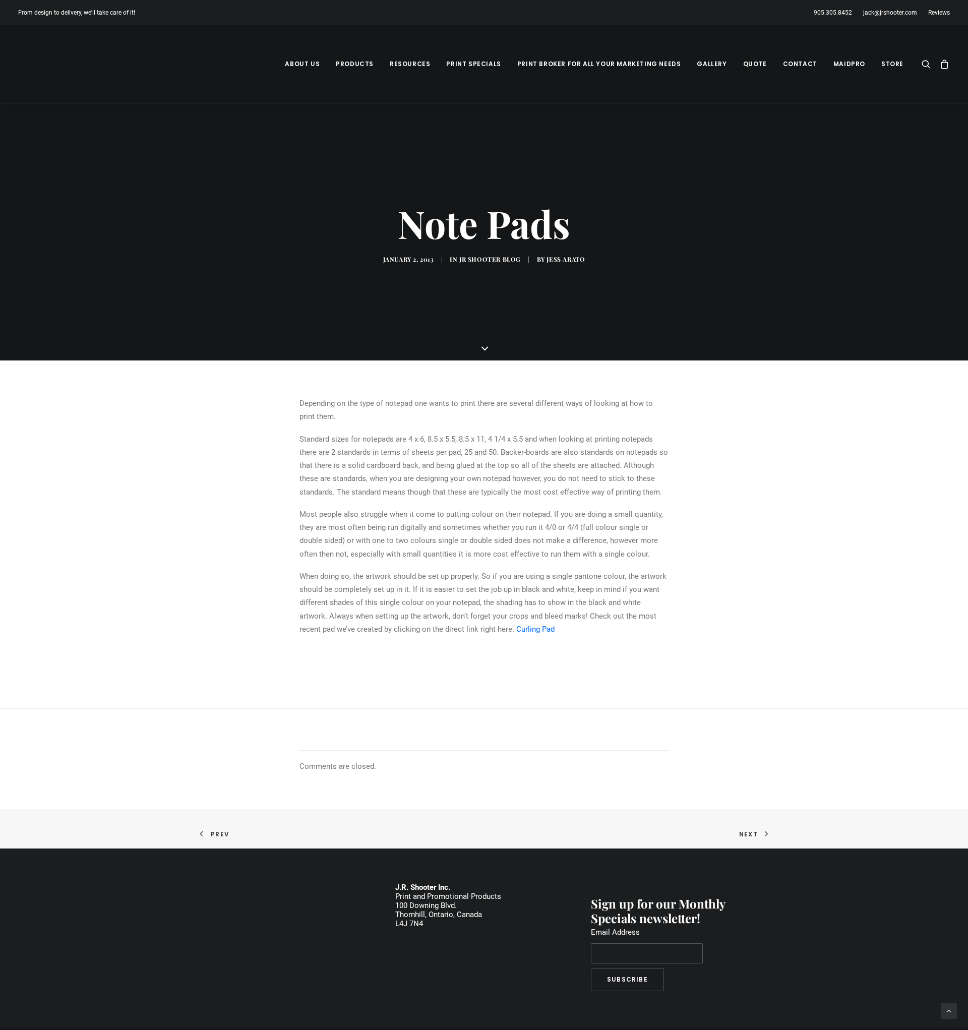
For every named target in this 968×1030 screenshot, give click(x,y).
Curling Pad (535, 629)
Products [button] (355, 63)
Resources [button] (410, 63)
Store (892, 63)
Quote (755, 63)
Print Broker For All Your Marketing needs (599, 63)
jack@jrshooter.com (890, 12)
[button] (928, 64)
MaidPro (849, 63)
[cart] (942, 64)
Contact (800, 63)
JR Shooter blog (490, 259)
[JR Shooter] (54, 64)
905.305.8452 (833, 12)
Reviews (939, 12)
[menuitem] (835, 12)
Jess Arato (566, 259)
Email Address (615, 932)
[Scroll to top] (949, 1010)
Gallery (712, 63)
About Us (302, 63)
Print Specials (473, 63)
